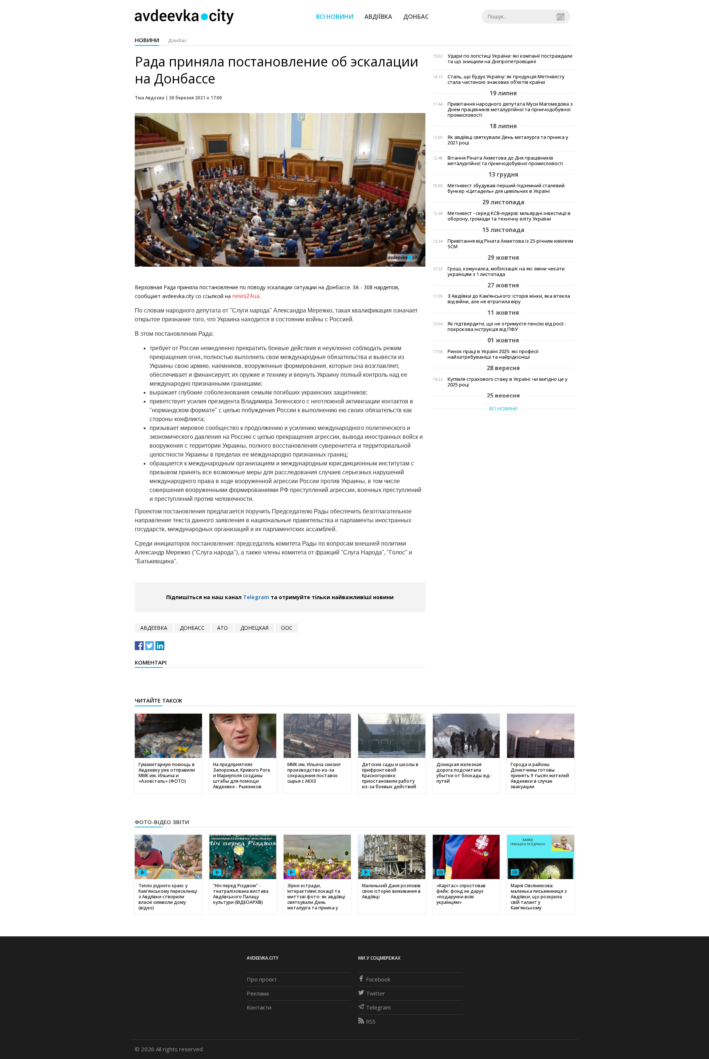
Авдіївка (378, 17)
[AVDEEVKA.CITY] (184, 16)
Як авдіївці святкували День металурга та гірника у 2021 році (508, 140)
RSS (371, 1021)
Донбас (416, 17)
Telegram (256, 597)
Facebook (378, 979)
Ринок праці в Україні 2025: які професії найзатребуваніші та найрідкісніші (493, 354)
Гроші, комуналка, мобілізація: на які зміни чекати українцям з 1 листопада (506, 271)
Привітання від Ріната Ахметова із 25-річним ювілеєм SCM (510, 243)
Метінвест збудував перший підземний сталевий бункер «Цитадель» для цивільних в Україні (506, 188)
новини (147, 40)
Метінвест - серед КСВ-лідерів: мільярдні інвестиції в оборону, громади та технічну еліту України (509, 216)
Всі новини (334, 17)
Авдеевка (153, 627)
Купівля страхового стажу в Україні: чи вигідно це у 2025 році (508, 381)
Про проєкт (262, 979)
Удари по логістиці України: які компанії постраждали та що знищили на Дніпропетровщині (510, 58)
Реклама (258, 993)
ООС (286, 627)
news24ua (246, 296)
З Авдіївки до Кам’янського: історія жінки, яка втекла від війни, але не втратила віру (509, 298)
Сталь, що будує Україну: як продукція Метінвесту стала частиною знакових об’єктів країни (506, 79)
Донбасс (192, 627)
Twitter (375, 993)
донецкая (254, 627)
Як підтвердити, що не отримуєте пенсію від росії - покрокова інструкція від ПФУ (507, 326)
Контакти (259, 1007)
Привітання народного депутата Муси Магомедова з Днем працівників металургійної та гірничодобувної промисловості (510, 109)
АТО (222, 627)
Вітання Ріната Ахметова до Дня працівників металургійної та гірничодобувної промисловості (505, 160)
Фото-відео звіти (162, 822)
